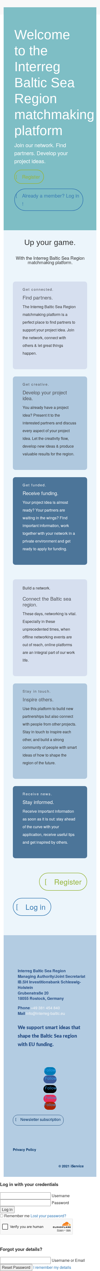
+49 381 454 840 (45, 1008)
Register (31, 176)
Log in (35, 907)
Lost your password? (48, 1215)
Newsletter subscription (40, 1119)
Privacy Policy (24, 1149)
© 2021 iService (71, 1166)
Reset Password (16, 1267)
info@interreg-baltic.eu (45, 1013)
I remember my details (52, 1267)
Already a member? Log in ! (50, 199)
